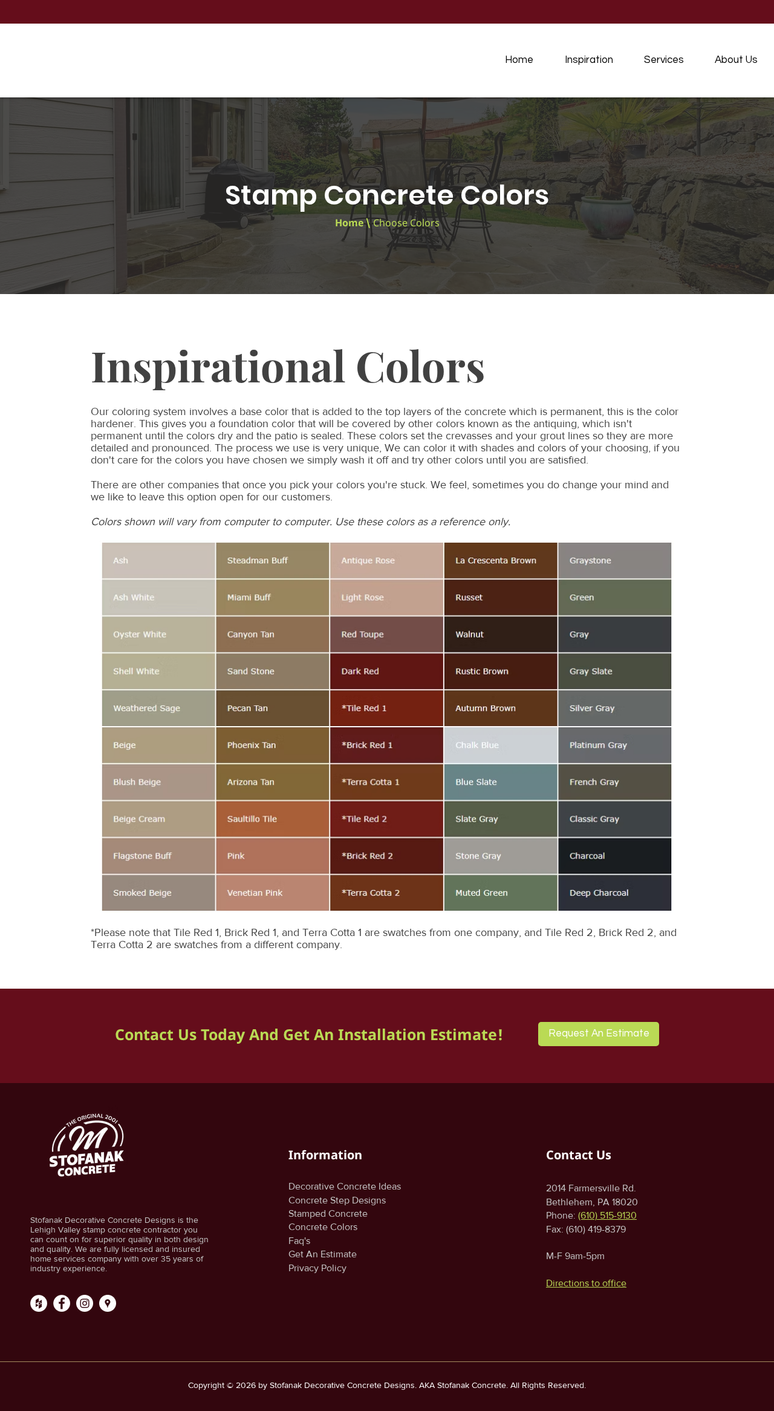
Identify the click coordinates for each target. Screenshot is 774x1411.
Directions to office (586, 1283)
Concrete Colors (322, 1227)
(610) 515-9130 (607, 1215)
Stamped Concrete (328, 1213)
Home (349, 222)
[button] (588, 60)
